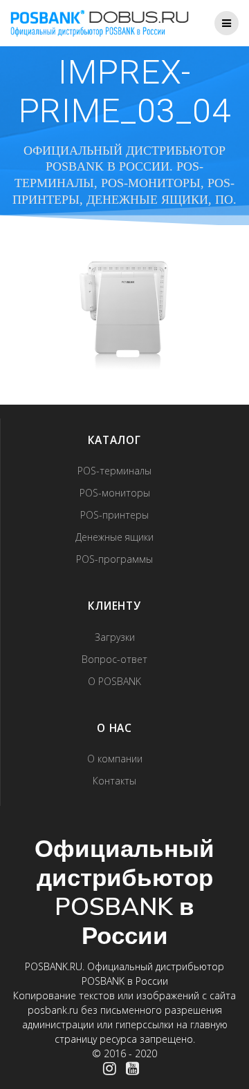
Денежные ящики (114, 536)
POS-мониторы (115, 492)
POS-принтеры (114, 514)
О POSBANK (114, 681)
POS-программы (114, 559)
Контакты (114, 780)
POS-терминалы (114, 470)
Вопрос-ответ (114, 659)
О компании (114, 758)
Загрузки (115, 637)
